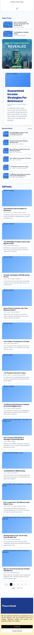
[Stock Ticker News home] (17, 3)
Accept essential (17, 631)
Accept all (17, 626)
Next (13, 588)
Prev (6, 584)
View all (30, 128)
